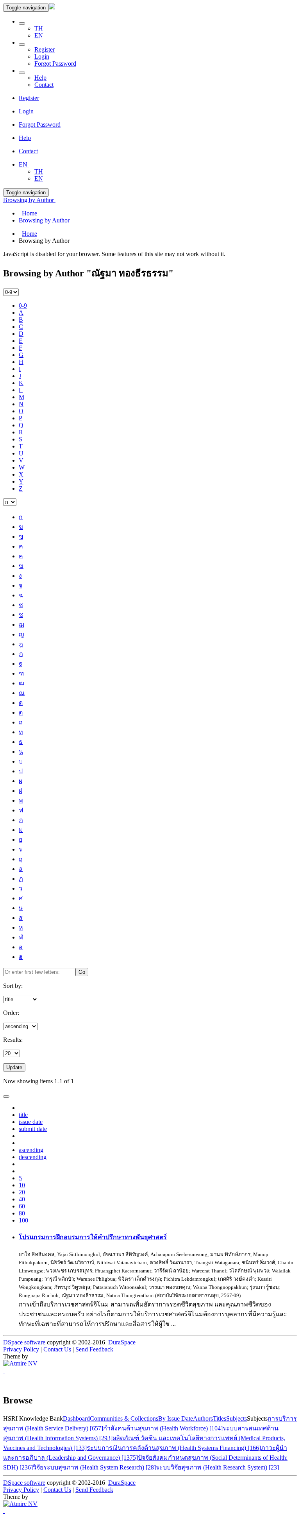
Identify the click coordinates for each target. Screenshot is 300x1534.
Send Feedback (94, 1349)
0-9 (23, 305)
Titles (219, 1418)
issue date (31, 1121)
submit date (33, 1128)
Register (44, 49)
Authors (203, 1418)
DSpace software (24, 1342)
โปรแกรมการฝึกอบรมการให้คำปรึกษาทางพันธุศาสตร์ (93, 1237)
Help (40, 77)
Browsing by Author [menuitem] (44, 220)
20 (22, 1192)
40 (22, 1199)
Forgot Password (55, 63)
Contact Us (57, 1349)
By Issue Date (175, 1418)
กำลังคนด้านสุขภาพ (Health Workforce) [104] (163, 1428)
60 (22, 1206)
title (23, 1114)
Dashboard (76, 1418)
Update (14, 1067)
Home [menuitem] (28, 213)
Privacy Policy (21, 1349)
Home (29, 233)
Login (41, 56)
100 (23, 1220)
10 (22, 1185)
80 (22, 1213)
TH (38, 28)
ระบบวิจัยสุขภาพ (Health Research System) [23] (217, 1467)
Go (82, 972)
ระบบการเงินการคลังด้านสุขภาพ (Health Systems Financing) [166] (174, 1447)
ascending (31, 1150)
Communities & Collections (124, 1418)
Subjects (236, 1418)
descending (32, 1157)
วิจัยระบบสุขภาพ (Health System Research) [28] (94, 1467)
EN (38, 35)
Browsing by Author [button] (29, 200)
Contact (44, 84)
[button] (22, 23)
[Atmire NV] (20, 1363)
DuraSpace (122, 1342)
